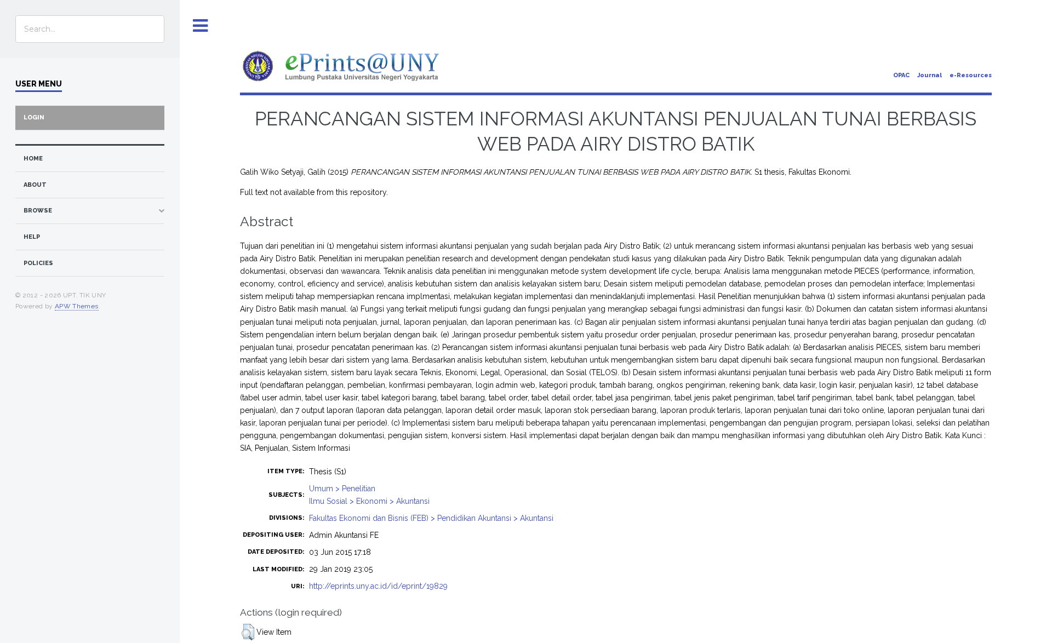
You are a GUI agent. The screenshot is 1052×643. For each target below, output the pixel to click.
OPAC (901, 75)
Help (32, 236)
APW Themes (77, 306)
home (33, 158)
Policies (38, 263)
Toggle (200, 26)
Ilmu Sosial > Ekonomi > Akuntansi (369, 501)
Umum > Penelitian (342, 488)
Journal (929, 75)
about (35, 184)
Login (34, 117)
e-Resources (971, 75)
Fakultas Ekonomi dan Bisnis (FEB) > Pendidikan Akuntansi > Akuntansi (431, 518)
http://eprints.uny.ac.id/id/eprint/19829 (378, 586)
